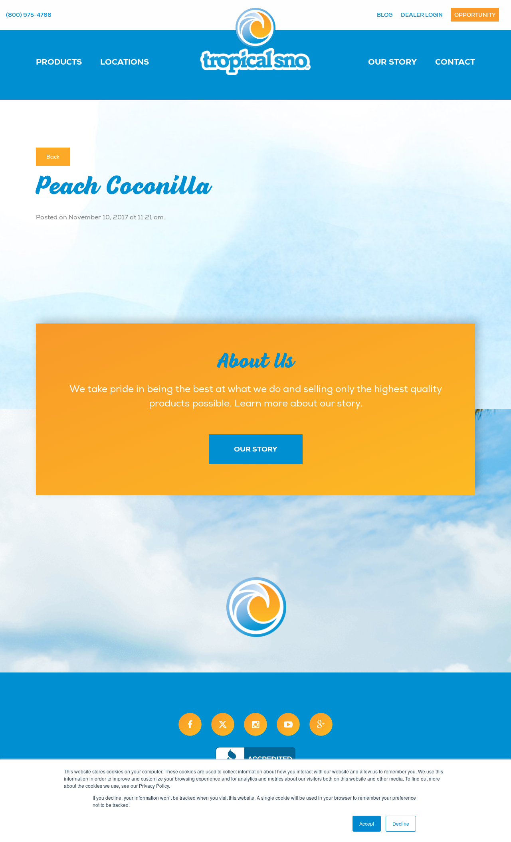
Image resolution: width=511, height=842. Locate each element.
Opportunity (475, 14)
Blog (384, 14)
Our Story (392, 62)
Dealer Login (422, 14)
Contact (455, 62)
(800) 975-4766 (28, 14)
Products (59, 62)
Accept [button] (366, 823)
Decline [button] (400, 823)
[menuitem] (67, 61)
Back (52, 156)
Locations (124, 62)
